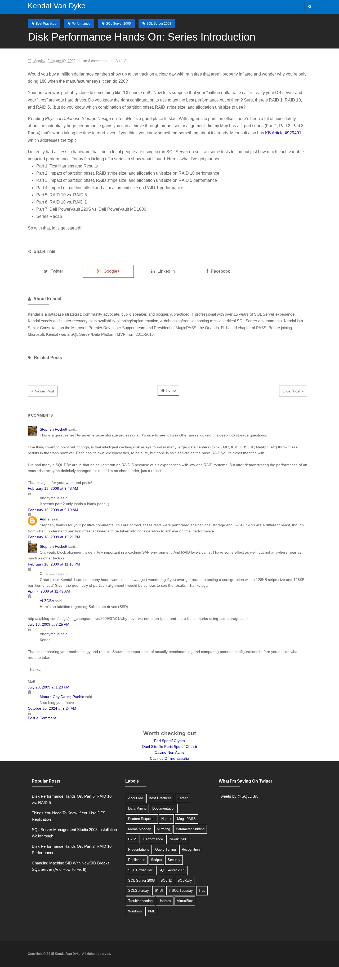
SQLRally (184, 880)
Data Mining (137, 808)
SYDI (159, 891)
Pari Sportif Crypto (169, 741)
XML (151, 911)
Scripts (156, 860)
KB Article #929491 (283, 133)
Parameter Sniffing (190, 829)
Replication (136, 860)
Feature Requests (141, 819)
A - (126, 61)
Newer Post (44, 391)
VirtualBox (185, 901)
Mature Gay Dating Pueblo (62, 697)
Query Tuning (165, 849)
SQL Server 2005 (118, 23)
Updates (164, 901)
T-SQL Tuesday (181, 891)
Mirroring (163, 829)
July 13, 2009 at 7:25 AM (48, 624)
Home (171, 390)
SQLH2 (166, 880)
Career (182, 798)
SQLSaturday (138, 891)
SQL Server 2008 (158, 23)
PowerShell (177, 839)
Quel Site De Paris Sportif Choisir (169, 746)
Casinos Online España (169, 758)
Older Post (291, 391)
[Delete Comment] (167, 493)
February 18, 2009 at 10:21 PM (54, 537)
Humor (166, 819)
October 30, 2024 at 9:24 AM (52, 708)
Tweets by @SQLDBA (238, 796)
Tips (202, 891)
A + (118, 61)
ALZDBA (47, 601)
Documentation (163, 808)
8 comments (97, 61)
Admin (45, 519)
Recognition (191, 849)
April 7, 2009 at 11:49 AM (49, 591)
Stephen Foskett (53, 429)
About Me (135, 798)
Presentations (138, 849)
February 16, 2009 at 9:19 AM (53, 510)
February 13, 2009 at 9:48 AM (53, 488)
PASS (132, 839)
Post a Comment (42, 718)
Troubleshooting (140, 901)
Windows (135, 911)
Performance (81, 23)
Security (174, 860)
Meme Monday (139, 829)
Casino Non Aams (170, 752)
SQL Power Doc (140, 870)
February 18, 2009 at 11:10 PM (54, 564)
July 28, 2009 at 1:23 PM (48, 687)
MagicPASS (186, 819)
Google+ (112, 271)
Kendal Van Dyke (57, 6)
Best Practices (46, 23)
